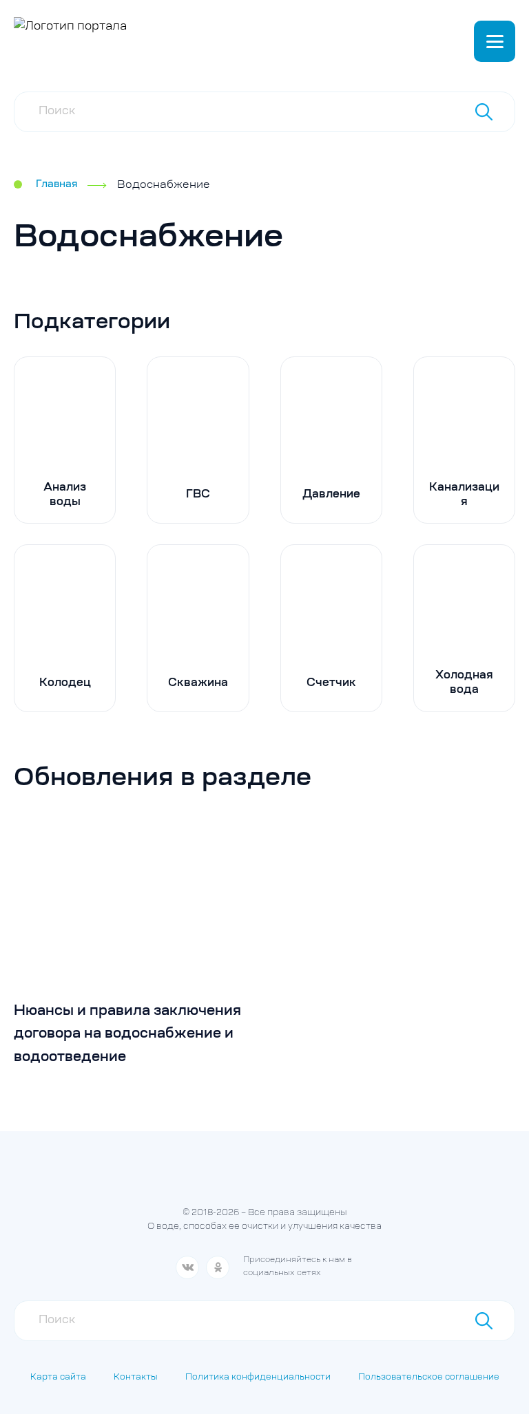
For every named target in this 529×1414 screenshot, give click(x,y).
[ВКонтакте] (187, 1267)
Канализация (464, 495)
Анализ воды (64, 495)
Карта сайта (58, 1377)
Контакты (136, 1377)
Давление (331, 494)
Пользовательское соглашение (428, 1377)
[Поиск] (483, 111)
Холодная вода (464, 683)
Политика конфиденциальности (258, 1377)
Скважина (198, 683)
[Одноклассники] (217, 1267)
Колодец (65, 683)
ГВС (198, 494)
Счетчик (331, 683)
